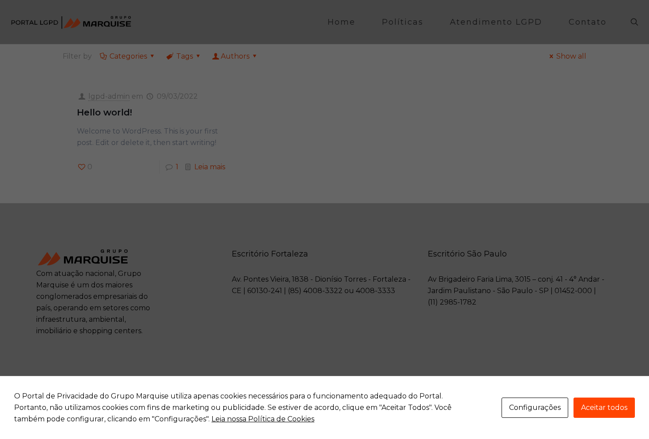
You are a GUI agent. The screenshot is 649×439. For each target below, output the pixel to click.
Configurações (535, 407)
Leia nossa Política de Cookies (262, 419)
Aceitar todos (604, 407)
